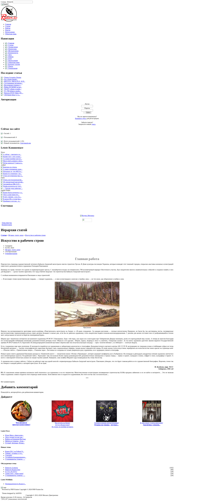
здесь (93, 124)
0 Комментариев (11, 253)
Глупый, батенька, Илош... (15, 443)
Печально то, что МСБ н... (12, 171)
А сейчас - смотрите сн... (12, 154)
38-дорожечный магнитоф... (13, 182)
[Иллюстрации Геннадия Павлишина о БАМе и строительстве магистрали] (87, 326)
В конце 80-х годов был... (12, 199)
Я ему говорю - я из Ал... (12, 197)
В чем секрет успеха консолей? (151, 424)
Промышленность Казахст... (15, 484)
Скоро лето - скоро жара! (14, 473)
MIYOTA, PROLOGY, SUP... (14, 81)
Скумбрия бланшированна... (15, 457)
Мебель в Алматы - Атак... (15, 441)
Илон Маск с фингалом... (14, 435)
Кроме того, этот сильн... (12, 156)
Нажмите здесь (80, 118)
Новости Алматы (11, 468)
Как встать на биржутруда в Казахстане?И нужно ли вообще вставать (62, 425)
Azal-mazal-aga (25, 143)
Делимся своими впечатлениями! (106, 424)
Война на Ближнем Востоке (15, 439)
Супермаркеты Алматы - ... (15, 459)
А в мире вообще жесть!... (12, 159)
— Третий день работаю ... (13, 188)
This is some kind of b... (11, 195)
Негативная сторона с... (12, 85)
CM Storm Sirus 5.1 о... (12, 95)
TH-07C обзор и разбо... (12, 89)
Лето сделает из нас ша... (14, 437)
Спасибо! (8, 455)
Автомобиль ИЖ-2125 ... (12, 184)
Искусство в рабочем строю (35, 235)
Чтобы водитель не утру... (12, 186)
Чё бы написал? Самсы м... (13, 163)
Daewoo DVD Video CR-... (13, 93)
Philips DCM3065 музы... (13, 87)
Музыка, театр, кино (15, 235)
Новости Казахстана (12, 470)
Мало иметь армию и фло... (13, 161)
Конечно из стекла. (10, 167)
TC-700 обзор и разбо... (12, 91)
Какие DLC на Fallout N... (14, 451)
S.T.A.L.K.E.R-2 (11, 471)
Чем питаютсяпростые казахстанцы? (21, 424)
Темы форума (7, 223)
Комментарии (7, 225)
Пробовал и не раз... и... (11, 201)
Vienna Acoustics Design (12, 77)
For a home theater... (11, 79)
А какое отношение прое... (13, 169)
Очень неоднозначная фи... (13, 180)
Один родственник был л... (13, 176)
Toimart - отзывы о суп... (14, 453)
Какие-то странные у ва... (12, 173)
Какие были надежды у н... (13, 192)
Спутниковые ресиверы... (13, 83)
